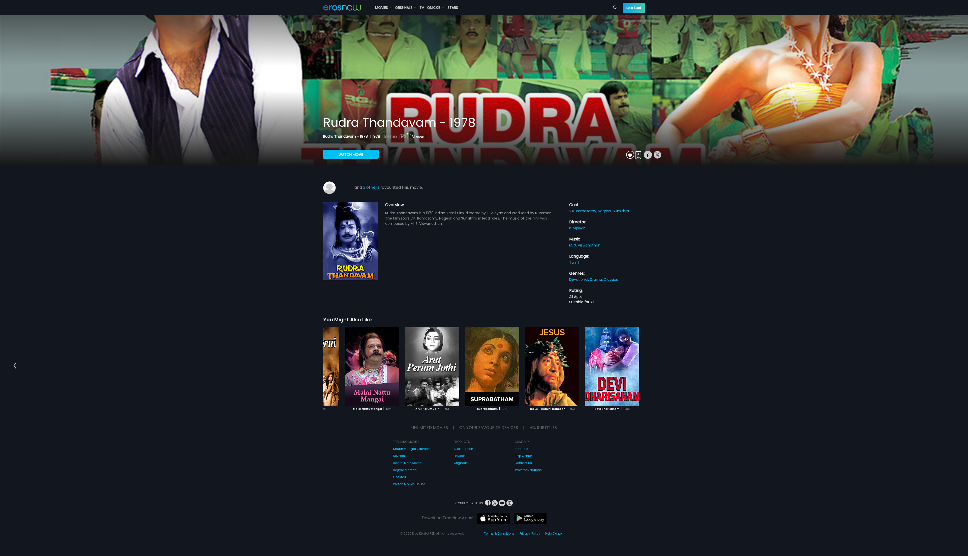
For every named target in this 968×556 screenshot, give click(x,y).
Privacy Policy (530, 533)
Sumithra (621, 210)
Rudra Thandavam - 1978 (346, 136)
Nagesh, (605, 210)
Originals (461, 463)
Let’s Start (633, 8)
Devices (460, 456)
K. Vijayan (577, 228)
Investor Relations (528, 470)
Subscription (463, 449)
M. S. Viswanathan (584, 245)
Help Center (523, 456)
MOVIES (382, 7)
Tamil (574, 262)
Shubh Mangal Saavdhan (413, 449)
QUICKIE (434, 7)
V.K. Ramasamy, (583, 210)
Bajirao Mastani (405, 470)
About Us (521, 449)
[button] (14, 366)
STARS (452, 7)
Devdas (399, 456)
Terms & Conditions (499, 533)
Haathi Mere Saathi (407, 463)
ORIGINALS (404, 7)
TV (421, 7)
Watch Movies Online (409, 484)
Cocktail (399, 477)
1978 (376, 136)
